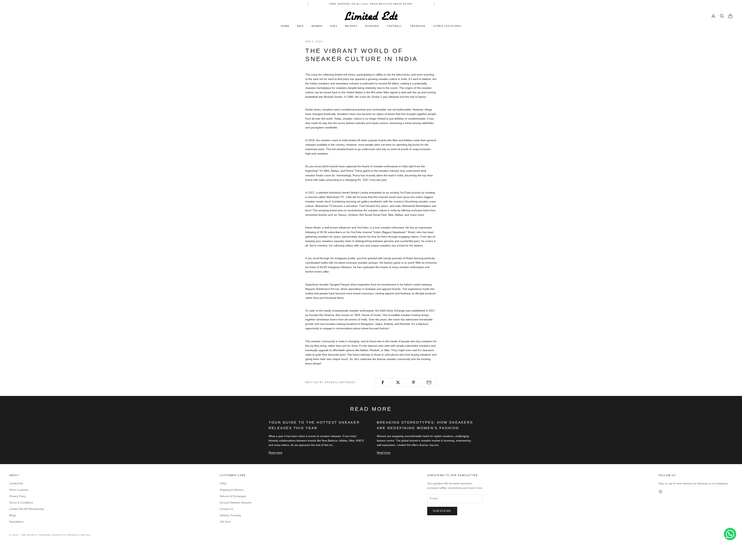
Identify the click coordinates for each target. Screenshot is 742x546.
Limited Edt (16, 483)
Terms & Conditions (21, 502)
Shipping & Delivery (231, 489)
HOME (285, 26)
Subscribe (442, 510)
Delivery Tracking (230, 515)
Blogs (12, 515)
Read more (275, 452)
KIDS (334, 26)
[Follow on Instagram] (660, 491)
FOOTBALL (394, 26)
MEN (300, 26)
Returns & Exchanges (233, 496)
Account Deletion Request (235, 502)
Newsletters (16, 521)
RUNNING (372, 26)
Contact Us (226, 508)
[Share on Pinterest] (413, 382)
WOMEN (317, 26)
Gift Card (225, 521)
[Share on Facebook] (382, 382)
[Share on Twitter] (398, 382)
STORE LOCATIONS (447, 26)
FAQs (223, 483)
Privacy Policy (17, 496)
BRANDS (351, 26)
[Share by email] (429, 382)
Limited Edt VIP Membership (26, 508)
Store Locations (18, 489)
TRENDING (417, 26)
